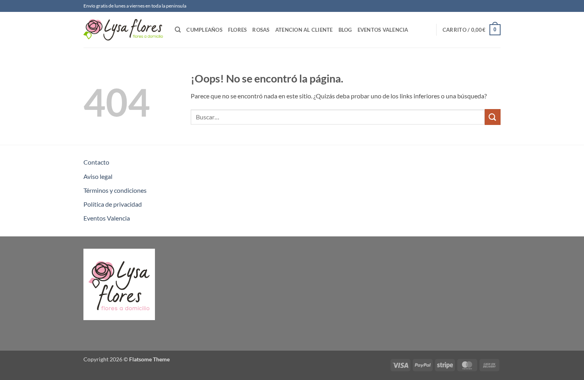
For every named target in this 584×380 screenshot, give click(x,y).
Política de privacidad (112, 204)
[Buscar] (178, 29)
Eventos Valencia (383, 30)
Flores (237, 30)
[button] (472, 30)
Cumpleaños (204, 30)
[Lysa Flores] (123, 29)
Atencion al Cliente (304, 30)
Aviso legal (97, 176)
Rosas (260, 30)
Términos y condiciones (115, 190)
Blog (345, 30)
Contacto (96, 162)
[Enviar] (493, 117)
